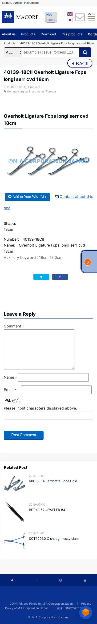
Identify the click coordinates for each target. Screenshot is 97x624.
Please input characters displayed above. (40, 408)
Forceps (51, 91)
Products (28, 34)
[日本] (70, 20)
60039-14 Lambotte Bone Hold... (54, 481)
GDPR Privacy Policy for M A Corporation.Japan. (41, 603)
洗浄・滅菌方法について (72, 608)
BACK (81, 64)
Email (10, 389)
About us (9, 34)
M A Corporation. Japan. (50, 617)
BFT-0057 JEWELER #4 (47, 510)
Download (48, 34)
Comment (14, 326)
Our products (72, 34)
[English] (70, 14)
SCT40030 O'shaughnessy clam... (55, 538)
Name (10, 377)
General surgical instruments (25, 91)
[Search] (85, 52)
